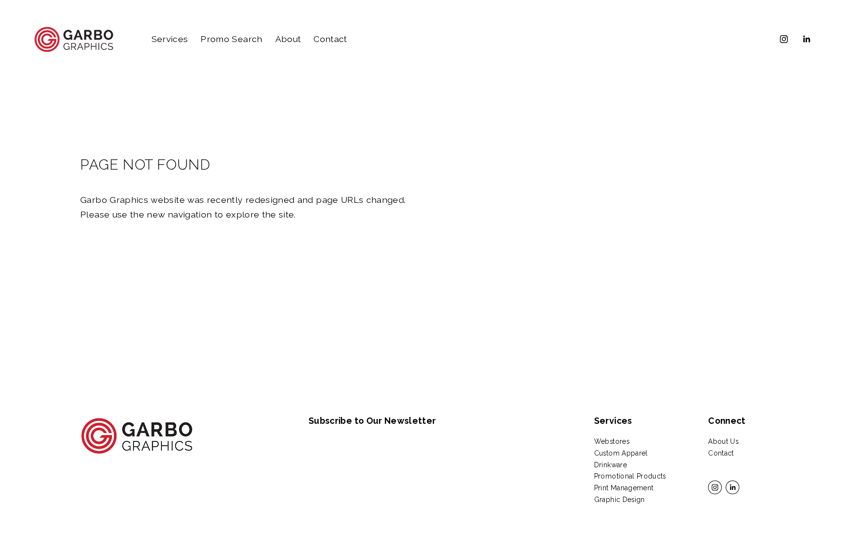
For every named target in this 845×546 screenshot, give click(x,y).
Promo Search (231, 39)
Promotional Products (630, 476)
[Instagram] (784, 39)
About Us (723, 441)
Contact (330, 39)
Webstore (610, 441)
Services (170, 39)
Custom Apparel (621, 453)
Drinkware (610, 465)
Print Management (624, 488)
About (288, 39)
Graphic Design (619, 499)
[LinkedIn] (806, 39)
